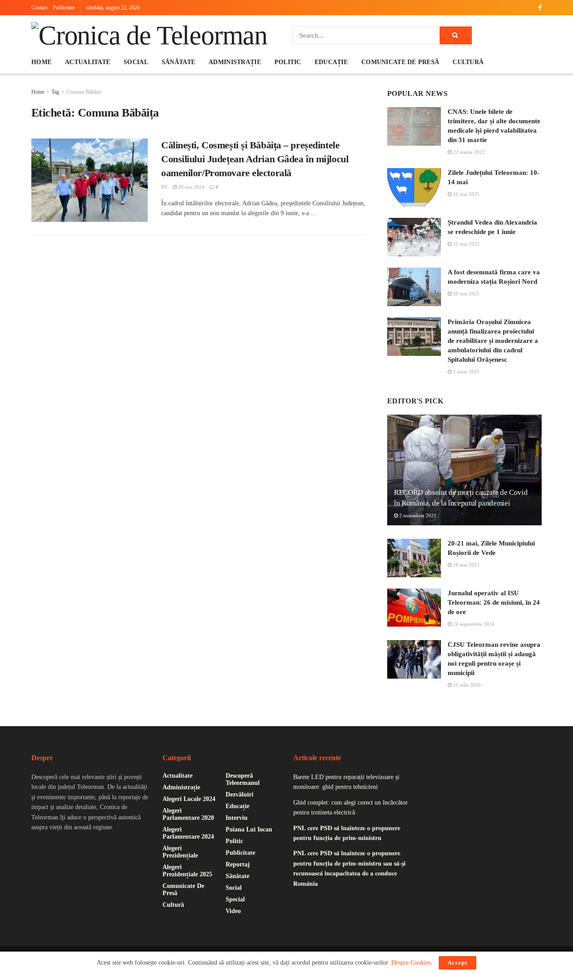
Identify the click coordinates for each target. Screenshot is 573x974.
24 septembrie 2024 (473, 624)
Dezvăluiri (239, 794)
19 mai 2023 (465, 564)
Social (136, 62)
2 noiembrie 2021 (417, 515)
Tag (55, 92)
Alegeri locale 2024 (188, 799)
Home (41, 62)
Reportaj (238, 864)
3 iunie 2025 (465, 371)
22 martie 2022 (468, 152)
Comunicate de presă (400, 62)
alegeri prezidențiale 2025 (187, 871)
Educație (331, 62)
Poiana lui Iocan (249, 829)
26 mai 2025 (465, 293)
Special (235, 899)
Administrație (235, 62)
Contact (39, 7)
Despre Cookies (411, 962)
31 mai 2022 (465, 244)
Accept (457, 962)
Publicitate (64, 7)
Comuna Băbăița (83, 92)
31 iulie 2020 (466, 685)
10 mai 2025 (465, 194)
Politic (287, 62)
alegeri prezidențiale (180, 852)
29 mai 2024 (191, 187)
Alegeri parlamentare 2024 (188, 833)
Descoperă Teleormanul (243, 779)
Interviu (237, 817)
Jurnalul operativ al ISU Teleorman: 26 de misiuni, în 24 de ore (494, 602)
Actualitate (87, 62)
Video (233, 911)
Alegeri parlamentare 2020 (188, 814)
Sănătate (178, 62)
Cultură (468, 62)
